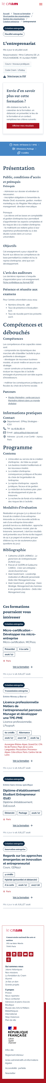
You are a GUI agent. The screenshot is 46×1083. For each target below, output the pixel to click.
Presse (8, 993)
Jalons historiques (13, 969)
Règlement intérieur (14, 1055)
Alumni (8, 978)
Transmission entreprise (16, 691)
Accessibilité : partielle (15, 1068)
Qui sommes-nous (14, 966)
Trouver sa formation (22, 14)
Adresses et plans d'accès (17, 1002)
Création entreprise (11, 22)
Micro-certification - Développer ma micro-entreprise (19, 634)
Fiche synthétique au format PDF (18, 282)
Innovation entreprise (15, 849)
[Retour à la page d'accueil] (10, 3)
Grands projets (12, 984)
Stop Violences (12, 1017)
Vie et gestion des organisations (16, 16)
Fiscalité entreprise (14, 34)
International (11, 1014)
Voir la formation (21, 667)
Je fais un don (11, 981)
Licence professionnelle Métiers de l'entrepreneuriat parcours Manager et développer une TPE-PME (22, 710)
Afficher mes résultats (23, 126)
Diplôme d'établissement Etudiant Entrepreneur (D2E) (21, 794)
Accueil (6, 14)
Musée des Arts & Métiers (17, 1008)
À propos (9, 990)
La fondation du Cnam (15, 975)
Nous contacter (12, 999)
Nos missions (11, 972)
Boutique (9, 1005)
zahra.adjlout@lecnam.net (26, 432)
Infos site (9, 1050)
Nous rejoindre (12, 996)
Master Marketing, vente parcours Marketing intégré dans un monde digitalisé (24, 400)
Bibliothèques (11, 1011)
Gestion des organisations (14, 19)
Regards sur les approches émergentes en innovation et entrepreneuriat (22, 859)
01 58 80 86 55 (18, 428)
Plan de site (10, 1020)
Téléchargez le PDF (16, 76)
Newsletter (10, 1073)
